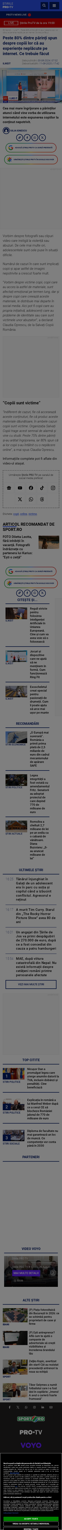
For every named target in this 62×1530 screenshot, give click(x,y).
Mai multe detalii (14, 1473)
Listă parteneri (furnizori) (10, 1513)
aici (16, 1486)
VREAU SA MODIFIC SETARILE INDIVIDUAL (31, 1524)
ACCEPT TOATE (31, 1519)
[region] (31, 1491)
